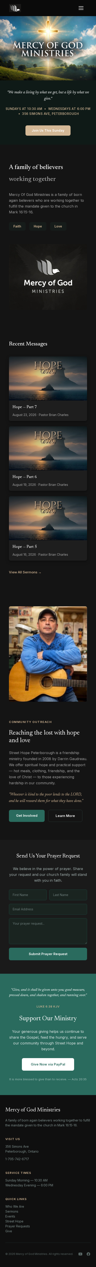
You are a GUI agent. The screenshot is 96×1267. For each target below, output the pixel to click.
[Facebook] (88, 1254)
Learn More (65, 816)
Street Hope (14, 1221)
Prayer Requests (17, 1226)
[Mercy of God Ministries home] (15, 8)
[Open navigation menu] (82, 8)
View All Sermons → (25, 572)
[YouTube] (80, 1254)
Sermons (11, 1211)
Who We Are (14, 1206)
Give (8, 1231)
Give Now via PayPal (48, 1064)
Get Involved (27, 815)
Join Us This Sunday (48, 130)
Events (10, 1216)
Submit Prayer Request (48, 954)
